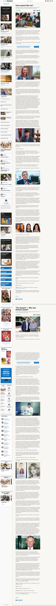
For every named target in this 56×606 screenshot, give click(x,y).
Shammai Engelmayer (5, 161)
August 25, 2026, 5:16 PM (6, 421)
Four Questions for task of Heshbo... (7, 440)
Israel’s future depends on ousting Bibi (5, 163)
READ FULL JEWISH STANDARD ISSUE (6, 289)
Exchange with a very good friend (9, 407)
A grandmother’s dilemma (5, 190)
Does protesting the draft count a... (6, 448)
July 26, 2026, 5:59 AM (6, 442)
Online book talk (3, 101)
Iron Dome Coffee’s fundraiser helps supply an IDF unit (6, 47)
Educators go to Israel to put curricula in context (5, 257)
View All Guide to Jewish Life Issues (6, 325)
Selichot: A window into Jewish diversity (5, 170)
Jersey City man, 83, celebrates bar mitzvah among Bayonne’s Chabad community (6, 33)
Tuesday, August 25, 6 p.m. (8, 112)
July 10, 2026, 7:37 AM (6, 450)
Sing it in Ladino (6, 8)
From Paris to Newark (5, 240)
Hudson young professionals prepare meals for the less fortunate (6, 150)
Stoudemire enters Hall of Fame (5, 470)
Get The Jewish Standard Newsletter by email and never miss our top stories (24, 47)
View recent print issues (7, 303)
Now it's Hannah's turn (9, 390)
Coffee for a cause (4, 44)
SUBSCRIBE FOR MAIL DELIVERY (6, 304)
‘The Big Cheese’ (4, 96)
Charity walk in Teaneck (4, 138)
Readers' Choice (6, 329)
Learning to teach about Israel (4, 254)
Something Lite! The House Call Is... (7, 444)
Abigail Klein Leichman (3, 32)
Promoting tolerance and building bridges (5, 502)
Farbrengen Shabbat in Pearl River (6, 135)
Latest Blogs (9, 385)
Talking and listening (4, 157)
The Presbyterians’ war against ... (7, 456)
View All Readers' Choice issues (7, 344)
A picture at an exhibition (5, 70)
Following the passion (5, 31)
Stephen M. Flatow (9, 389)
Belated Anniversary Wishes (7, 436)
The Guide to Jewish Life (6, 308)
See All (10, 412)
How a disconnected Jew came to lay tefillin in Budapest (6, 60)
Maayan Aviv (9, 394)
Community (6, 477)
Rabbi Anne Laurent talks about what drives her (5, 243)
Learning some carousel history (8, 117)
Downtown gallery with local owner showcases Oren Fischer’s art (5, 216)
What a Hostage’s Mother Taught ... (9, 395)
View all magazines (8, 365)
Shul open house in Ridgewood (5, 125)
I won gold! (6, 203)
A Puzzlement (6, 452)
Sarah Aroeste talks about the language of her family (6, 12)
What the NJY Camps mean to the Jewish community (6, 237)
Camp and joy (3, 234)
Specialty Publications (4, 349)
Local (17, 598)
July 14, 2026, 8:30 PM (6, 446)
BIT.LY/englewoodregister (20, 288)
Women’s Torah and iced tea (5, 122)
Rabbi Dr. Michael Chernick (6, 168)
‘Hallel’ (2, 213)
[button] (55, 1)
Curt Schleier (2, 97)
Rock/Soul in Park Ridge (4, 128)
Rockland (6, 493)
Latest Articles (3, 386)
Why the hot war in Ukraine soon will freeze (5, 85)
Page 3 (6, 462)
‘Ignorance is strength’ (5, 83)
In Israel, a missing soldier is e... (9, 401)
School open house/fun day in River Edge (6, 105)
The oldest (3, 196)
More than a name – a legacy (6, 184)
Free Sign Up (36, 362)
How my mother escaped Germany (5, 72)
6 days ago (2, 398)
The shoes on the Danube (5, 57)
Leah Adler (3, 504)
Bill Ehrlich (2, 58)
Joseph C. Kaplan (6, 430)
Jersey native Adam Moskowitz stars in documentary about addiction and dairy (6, 99)
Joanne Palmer (18, 10)
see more (9, 268)
